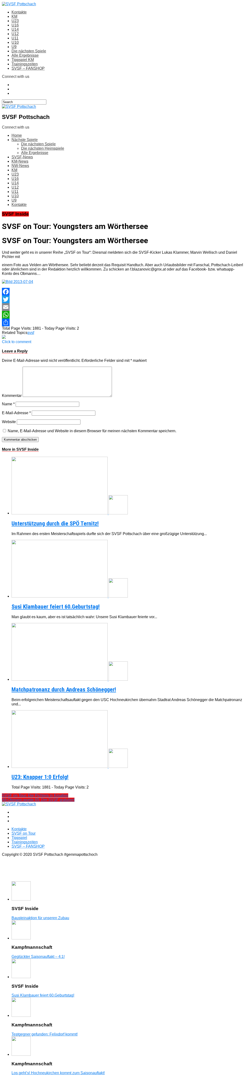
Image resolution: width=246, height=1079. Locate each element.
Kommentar (12, 396)
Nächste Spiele (25, 140)
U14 (15, 29)
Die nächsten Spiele (29, 51)
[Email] (123, 307)
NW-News (20, 166)
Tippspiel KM (23, 60)
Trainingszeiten (25, 64)
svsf (30, 333)
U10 (15, 42)
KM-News (20, 161)
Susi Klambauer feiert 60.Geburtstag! (56, 606)
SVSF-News (22, 157)
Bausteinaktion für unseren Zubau (40, 918)
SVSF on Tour (24, 833)
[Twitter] (123, 299)
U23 (15, 21)
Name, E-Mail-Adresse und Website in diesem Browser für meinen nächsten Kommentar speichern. (92, 431)
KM (14, 16)
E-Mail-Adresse (16, 413)
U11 (15, 38)
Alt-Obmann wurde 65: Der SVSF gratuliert (38, 800)
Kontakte (19, 12)
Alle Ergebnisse (25, 55)
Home (17, 135)
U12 (15, 34)
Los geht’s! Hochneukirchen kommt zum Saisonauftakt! (58, 1073)
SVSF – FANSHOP (28, 68)
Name (8, 404)
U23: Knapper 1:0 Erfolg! (40, 777)
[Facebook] (123, 292)
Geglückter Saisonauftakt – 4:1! (38, 957)
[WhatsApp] (123, 315)
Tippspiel (19, 838)
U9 (14, 47)
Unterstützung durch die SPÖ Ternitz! (55, 523)
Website (9, 422)
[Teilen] (123, 322)
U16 (15, 25)
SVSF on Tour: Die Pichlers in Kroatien (35, 795)
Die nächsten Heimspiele (42, 148)
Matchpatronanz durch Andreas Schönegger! (64, 689)
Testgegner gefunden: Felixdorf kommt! (45, 1034)
